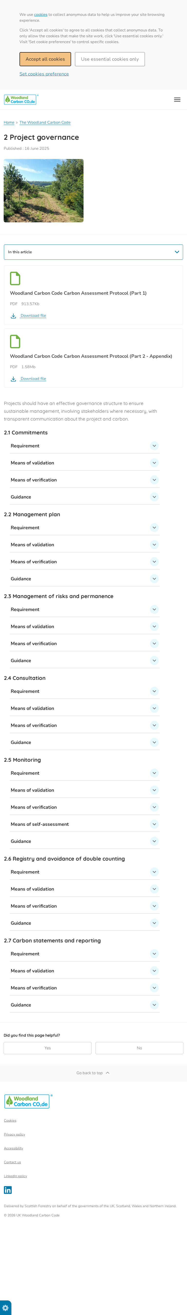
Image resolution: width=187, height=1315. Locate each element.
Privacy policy (14, 1134)
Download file (33, 315)
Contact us (12, 1162)
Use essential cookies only (110, 59)
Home (9, 122)
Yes (48, 1048)
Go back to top (89, 1073)
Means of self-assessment (40, 824)
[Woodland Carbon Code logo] (21, 99)
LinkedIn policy (15, 1176)
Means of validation (32, 463)
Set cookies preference (44, 74)
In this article (20, 252)
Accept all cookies (45, 59)
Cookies (10, 1120)
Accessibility (13, 1148)
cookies (40, 14)
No (139, 1048)
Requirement (25, 446)
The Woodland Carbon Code (45, 122)
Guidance (21, 497)
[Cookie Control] (5, 1310)
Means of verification (34, 480)
